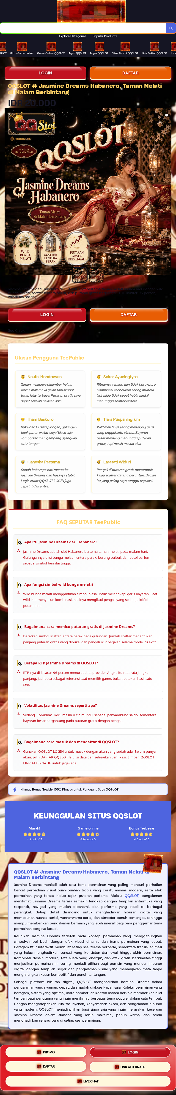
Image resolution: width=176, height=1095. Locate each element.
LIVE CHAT (91, 1081)
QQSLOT (131, 896)
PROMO (49, 1052)
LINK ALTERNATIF (133, 1067)
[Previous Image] (8, 192)
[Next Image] (167, 192)
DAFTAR (130, 73)
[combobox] (83, 28)
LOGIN (45, 73)
